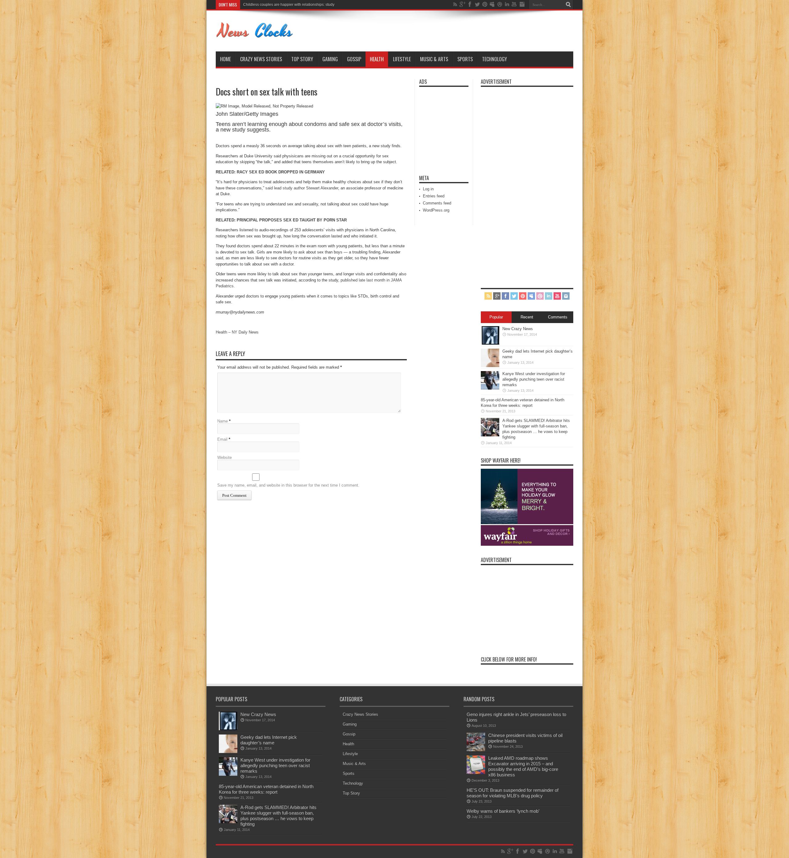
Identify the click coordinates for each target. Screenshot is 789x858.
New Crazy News (517, 328)
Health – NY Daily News (237, 332)
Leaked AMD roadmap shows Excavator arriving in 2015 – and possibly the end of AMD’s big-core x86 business (523, 766)
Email (222, 439)
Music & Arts (434, 59)
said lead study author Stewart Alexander (301, 188)
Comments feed (437, 203)
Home (225, 59)
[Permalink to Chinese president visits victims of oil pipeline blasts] (476, 749)
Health (377, 59)
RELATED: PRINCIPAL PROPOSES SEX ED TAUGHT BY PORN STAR (281, 220)
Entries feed (433, 196)
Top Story (302, 59)
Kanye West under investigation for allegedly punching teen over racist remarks (309, 4)
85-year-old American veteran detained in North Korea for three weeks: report (266, 789)
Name (222, 421)
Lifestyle (402, 59)
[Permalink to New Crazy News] (490, 343)
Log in (428, 189)
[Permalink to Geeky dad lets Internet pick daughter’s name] (490, 365)
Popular (496, 317)
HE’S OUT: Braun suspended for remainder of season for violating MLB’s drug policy (512, 792)
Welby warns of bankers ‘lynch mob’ (503, 811)
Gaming (330, 59)
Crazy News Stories (261, 59)
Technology (494, 59)
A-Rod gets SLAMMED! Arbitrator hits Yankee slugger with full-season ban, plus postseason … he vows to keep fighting (278, 816)
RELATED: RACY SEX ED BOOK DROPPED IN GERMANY (270, 172)
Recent (527, 317)
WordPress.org (436, 210)
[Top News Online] (255, 36)
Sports (465, 59)
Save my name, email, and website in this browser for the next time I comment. (288, 485)
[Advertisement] (437, 127)
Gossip (354, 59)
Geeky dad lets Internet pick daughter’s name (268, 740)
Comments (557, 317)
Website (224, 457)
